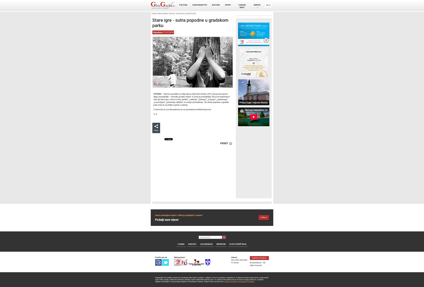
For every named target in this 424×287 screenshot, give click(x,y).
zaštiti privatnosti (230, 282)
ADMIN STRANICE (259, 258)
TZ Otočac (235, 263)
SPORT (228, 5)
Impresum (221, 244)
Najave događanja (163, 13)
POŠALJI (264, 217)
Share (156, 130)
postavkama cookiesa (246, 282)
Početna (154, 13)
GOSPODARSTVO (199, 5)
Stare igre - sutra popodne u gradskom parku (182, 13)
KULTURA (216, 5)
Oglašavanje (206, 244)
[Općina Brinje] (207, 262)
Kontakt (192, 244)
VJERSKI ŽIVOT (242, 6)
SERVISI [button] (257, 5)
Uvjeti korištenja (237, 244)
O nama (181, 244)
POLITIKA (183, 5)
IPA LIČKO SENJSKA (239, 260)
